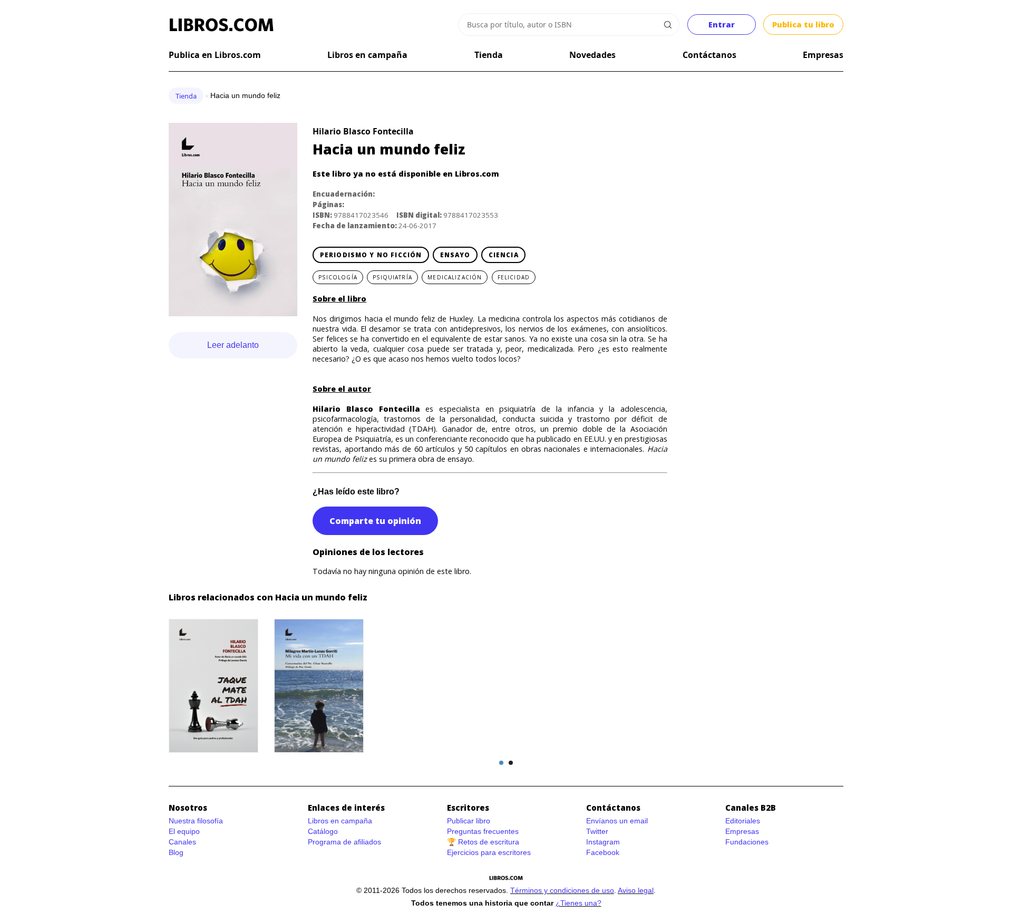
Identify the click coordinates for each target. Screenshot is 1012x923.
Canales (182, 842)
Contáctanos (709, 55)
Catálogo (323, 831)
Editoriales (742, 821)
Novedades (592, 55)
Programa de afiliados (344, 842)
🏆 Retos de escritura (483, 842)
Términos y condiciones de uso (562, 890)
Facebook (602, 852)
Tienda (488, 55)
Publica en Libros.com (215, 55)
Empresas (823, 55)
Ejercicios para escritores (489, 852)
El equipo (184, 831)
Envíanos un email (617, 821)
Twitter (597, 831)
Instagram (603, 842)
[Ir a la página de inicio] (221, 24)
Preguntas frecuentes (483, 831)
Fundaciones (746, 842)
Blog (176, 852)
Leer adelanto (233, 345)
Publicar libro (468, 821)
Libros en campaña (367, 55)
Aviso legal (636, 890)
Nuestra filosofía (196, 821)
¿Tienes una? (578, 903)
